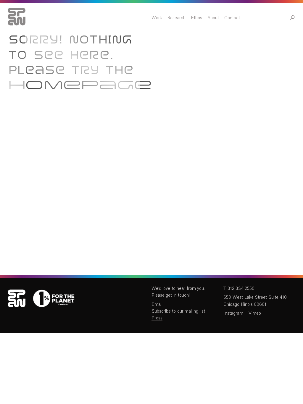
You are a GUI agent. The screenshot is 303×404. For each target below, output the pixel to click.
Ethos (196, 18)
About (213, 18)
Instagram (233, 313)
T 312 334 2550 (238, 289)
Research (176, 18)
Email (157, 305)
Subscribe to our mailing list (178, 311)
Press (157, 318)
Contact (232, 18)
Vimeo (255, 313)
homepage (80, 85)
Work (157, 18)
